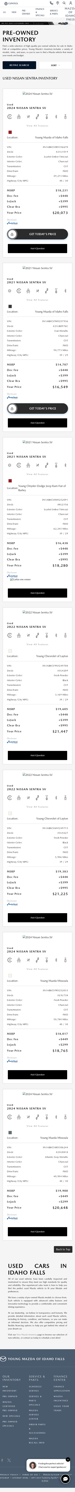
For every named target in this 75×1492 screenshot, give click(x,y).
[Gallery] (37, 23)
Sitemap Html (20, 1478)
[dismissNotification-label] (68, 1459)
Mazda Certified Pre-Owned (10, 1406)
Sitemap (4, 1478)
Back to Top (63, 1249)
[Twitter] (9, 1460)
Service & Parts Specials (35, 1400)
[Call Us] (51, 3)
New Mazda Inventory (27, 1334)
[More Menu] (4, 12)
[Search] (64, 3)
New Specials (11, 1416)
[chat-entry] (65, 1479)
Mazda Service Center (34, 1414)
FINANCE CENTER (61, 1378)
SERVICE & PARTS (37, 1378)
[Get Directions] (58, 3)
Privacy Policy (9, 1475)
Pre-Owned (10, 1396)
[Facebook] (2, 1460)
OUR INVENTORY (12, 1378)
